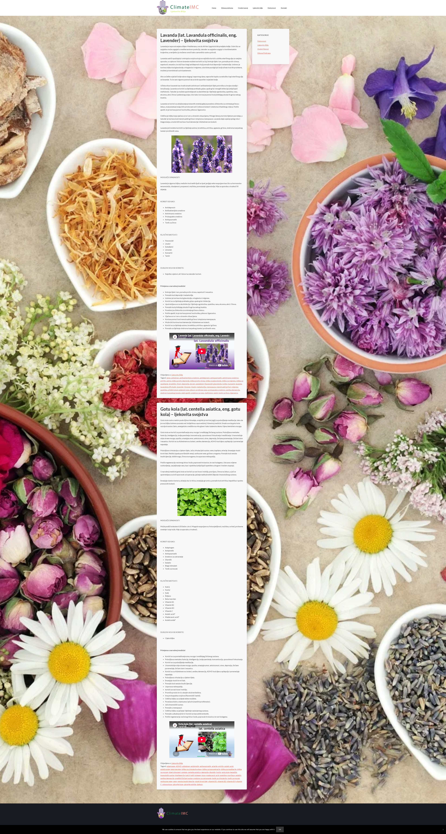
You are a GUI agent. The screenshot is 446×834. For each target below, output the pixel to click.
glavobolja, (217, 384)
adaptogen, (171, 766)
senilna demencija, (233, 390)
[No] (443, 829)
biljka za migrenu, (229, 381)
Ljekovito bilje (258, 8)
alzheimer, (175, 378)
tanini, (216, 393)
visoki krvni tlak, (201, 781)
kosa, (204, 775)
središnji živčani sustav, (184, 778)
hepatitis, (233, 772)
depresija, (186, 384)
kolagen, (198, 775)
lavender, (180, 387)
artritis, (163, 381)
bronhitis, (173, 384)
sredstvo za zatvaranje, (202, 778)
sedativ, (238, 775)
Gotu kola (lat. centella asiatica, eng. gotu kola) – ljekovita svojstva (200, 411)
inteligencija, (180, 775)
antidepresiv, (205, 378)
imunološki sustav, (167, 775)
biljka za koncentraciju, (211, 769)
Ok (280, 829)
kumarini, (232, 384)
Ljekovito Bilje (177, 375)
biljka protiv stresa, (198, 381)
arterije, (215, 766)
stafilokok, (209, 393)
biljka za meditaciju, (229, 769)
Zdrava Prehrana (264, 53)
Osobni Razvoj (263, 49)
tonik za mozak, (234, 778)
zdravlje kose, (178, 784)
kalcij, (187, 775)
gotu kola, (226, 772)
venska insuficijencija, (186, 781)
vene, (175, 781)
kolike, (225, 384)
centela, (184, 772)
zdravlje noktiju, (190, 784)
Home (214, 8)
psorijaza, (231, 775)
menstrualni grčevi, (224, 387)
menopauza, (211, 387)
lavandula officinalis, (168, 387)
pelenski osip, (184, 390)
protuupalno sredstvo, (217, 390)
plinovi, (193, 390)
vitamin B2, (222, 781)
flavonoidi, (209, 384)
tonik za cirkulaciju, (220, 778)
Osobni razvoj (243, 8)
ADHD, (179, 766)
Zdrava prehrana (227, 8)
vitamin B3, (231, 781)
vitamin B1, (213, 781)
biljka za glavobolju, (214, 381)
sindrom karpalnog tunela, (170, 393)
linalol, (194, 387)
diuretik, (212, 772)
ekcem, (193, 384)
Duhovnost (272, 8)
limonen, (187, 387)
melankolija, (202, 387)
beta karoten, (176, 769)
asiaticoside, (165, 769)
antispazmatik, (216, 378)
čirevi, (179, 384)
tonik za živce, (224, 393)
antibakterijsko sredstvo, (190, 378)
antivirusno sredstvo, (230, 378)
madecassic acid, (213, 775)
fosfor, (219, 772)
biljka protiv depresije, (181, 381)
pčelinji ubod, (173, 390)
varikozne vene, (166, 781)
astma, (169, 381)
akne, (169, 378)
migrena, (235, 387)
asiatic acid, (229, 766)
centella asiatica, (194, 772)
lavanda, (239, 384)
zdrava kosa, (167, 784)
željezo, (200, 784)
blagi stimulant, (175, 772)
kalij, (192, 775)
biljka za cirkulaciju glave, (192, 769)
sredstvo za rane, (198, 393)
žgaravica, (234, 393)
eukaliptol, (200, 384)
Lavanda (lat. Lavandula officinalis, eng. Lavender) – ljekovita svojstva (198, 37)
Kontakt (284, 8)
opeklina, (164, 390)
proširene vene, (202, 390)
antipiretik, (195, 766)
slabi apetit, (186, 393)
